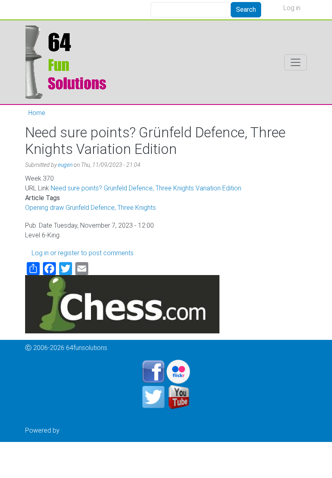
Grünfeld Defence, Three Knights (111, 207)
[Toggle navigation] (295, 62)
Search (246, 9)
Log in (291, 8)
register (68, 253)
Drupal (70, 430)
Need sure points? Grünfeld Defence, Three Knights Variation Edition (146, 188)
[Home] (68, 62)
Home (36, 113)
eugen (65, 165)
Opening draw (44, 207)
